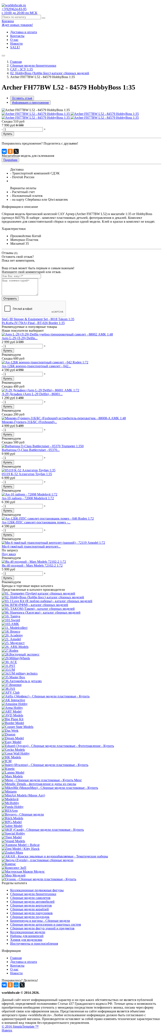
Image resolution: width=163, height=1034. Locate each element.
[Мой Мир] (16, 984)
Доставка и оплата (23, 32)
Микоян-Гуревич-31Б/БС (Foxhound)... (29, 422)
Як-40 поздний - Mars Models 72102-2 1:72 (32, 565)
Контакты (17, 36)
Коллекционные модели (27, 932)
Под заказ (9, 554)
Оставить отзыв (22, 98)
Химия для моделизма (26, 940)
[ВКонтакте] (4, 151)
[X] (16, 151)
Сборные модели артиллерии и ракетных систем (45, 924)
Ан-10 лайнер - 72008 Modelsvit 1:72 (28, 498)
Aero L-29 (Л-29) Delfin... (20, 338)
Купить (7, 133)
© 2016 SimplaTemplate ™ (20, 1026)
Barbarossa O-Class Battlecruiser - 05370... (31, 450)
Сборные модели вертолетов (31, 905)
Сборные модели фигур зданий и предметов (42, 928)
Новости (16, 43)
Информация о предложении (30, 102)
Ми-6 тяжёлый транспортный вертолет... (31, 546)
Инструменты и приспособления (34, 943)
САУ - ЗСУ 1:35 (21, 69)
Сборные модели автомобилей (32, 901)
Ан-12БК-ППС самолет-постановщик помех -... (36, 522)
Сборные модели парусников (31, 913)
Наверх (7, 1030)
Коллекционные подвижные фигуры (37, 890)
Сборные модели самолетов (30, 898)
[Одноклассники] (10, 151)
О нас (14, 39)
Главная (16, 62)
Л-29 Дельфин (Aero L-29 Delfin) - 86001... (32, 394)
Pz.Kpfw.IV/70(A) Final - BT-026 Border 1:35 (33, 323)
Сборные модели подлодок (29, 917)
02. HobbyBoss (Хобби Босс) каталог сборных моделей (49, 73)
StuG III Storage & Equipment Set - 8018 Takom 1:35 (38, 319)
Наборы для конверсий (27, 936)
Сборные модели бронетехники (33, 65)
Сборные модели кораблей (29, 909)
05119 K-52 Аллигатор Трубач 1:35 (27, 474)
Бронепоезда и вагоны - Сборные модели (40, 920)
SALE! (15, 47)
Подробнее (10, 160)
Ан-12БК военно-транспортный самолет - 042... (36, 366)
